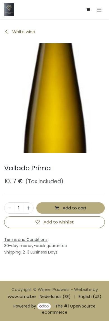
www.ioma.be (22, 296)
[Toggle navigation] (99, 9)
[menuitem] (55, 296)
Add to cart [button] (74, 208)
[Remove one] (9, 208)
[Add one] (29, 208)
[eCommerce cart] (88, 9)
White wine (23, 32)
